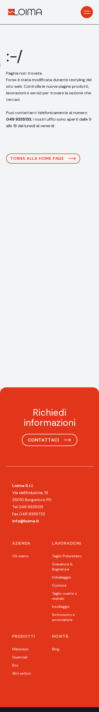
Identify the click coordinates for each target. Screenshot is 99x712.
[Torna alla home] (25, 12)
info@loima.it (25, 521)
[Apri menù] (87, 12)
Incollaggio (61, 606)
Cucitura (59, 585)
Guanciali (19, 657)
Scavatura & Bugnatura (62, 566)
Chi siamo (20, 556)
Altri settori (21, 673)
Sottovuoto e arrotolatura (63, 617)
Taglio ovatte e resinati (64, 596)
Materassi (20, 649)
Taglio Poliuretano (67, 556)
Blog (55, 649)
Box (15, 665)
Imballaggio (61, 577)
